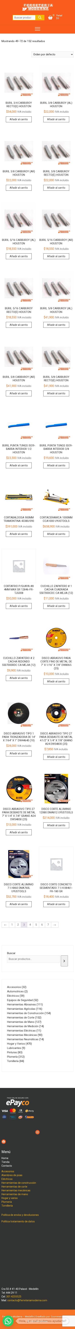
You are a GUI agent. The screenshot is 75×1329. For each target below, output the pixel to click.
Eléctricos (7, 1179)
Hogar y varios (9, 1198)
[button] (8, 1321)
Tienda (5, 1161)
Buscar (39, 17)
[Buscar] (64, 960)
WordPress (41, 1321)
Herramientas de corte (14, 1186)
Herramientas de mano (14, 1194)
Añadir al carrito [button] (19, 119)
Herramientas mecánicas (15, 1190)
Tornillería (7, 1205)
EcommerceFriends (61, 1316)
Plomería (6, 1201)
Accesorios (7, 1171)
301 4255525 (13, 1296)
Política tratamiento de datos (18, 1221)
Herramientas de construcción (18, 1182)
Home (4, 1158)
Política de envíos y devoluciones (20, 1214)
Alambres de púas (11, 1175)
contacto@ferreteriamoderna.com (27, 1300)
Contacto (6, 1165)
